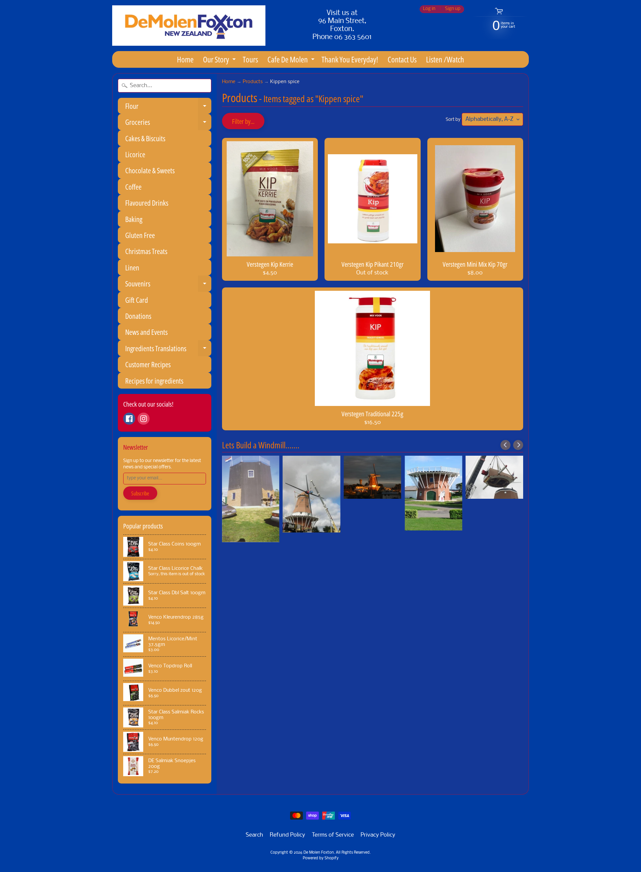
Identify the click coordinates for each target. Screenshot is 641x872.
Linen (132, 267)
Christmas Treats (146, 251)
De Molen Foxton (318, 853)
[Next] (518, 445)
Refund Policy (287, 835)
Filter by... (243, 121)
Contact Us (402, 59)
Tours (250, 59)
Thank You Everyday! (350, 59)
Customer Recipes (148, 364)
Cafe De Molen (291, 60)
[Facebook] (129, 419)
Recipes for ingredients (154, 381)
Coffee (133, 187)
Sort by (453, 119)
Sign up (452, 9)
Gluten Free (140, 235)
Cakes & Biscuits (145, 138)
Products (253, 81)
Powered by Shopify (321, 858)
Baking (133, 219)
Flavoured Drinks (146, 203)
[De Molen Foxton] (188, 25)
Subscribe (140, 493)
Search (254, 835)
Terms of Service (333, 835)
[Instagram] (144, 419)
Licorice (135, 154)
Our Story (220, 60)
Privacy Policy (378, 835)
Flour (168, 107)
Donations (138, 316)
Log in (429, 9)
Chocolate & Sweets (150, 170)
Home (185, 59)
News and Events (146, 332)
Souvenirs (168, 284)
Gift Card (136, 300)
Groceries (168, 123)
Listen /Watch (445, 59)
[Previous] (505, 445)
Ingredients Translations (168, 349)
